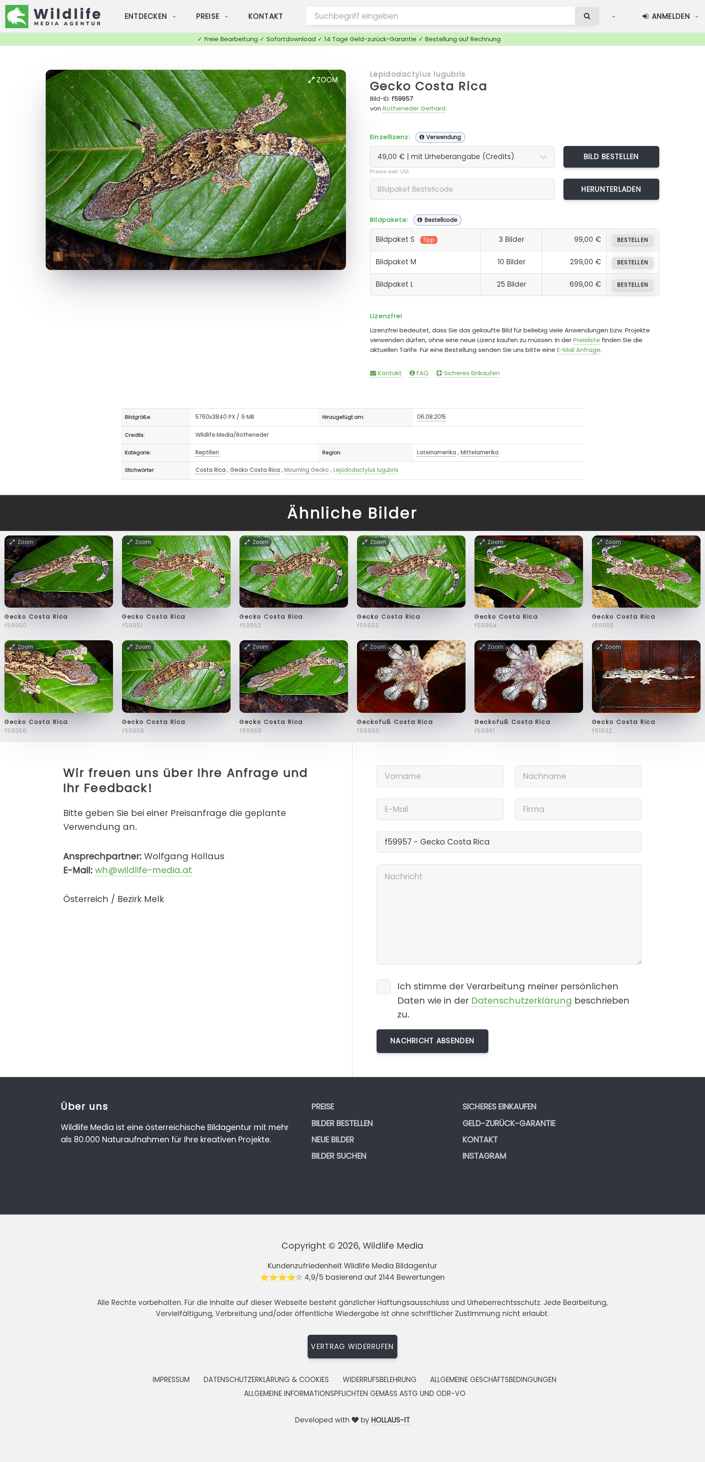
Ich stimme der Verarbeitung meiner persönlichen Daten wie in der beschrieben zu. (513, 1000)
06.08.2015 (431, 417)
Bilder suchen (339, 1155)
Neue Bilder (333, 1139)
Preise (208, 16)
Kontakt (266, 16)
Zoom (326, 80)
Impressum (171, 1380)
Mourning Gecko (306, 470)
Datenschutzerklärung (521, 1000)
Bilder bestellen (342, 1123)
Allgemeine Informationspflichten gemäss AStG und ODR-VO (355, 1393)
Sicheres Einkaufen (471, 373)
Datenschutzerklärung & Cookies (266, 1380)
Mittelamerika (480, 452)
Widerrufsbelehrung (380, 1380)
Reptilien (207, 452)
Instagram (484, 1155)
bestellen (632, 240)
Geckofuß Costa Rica (395, 722)
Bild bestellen (611, 156)
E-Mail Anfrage (579, 349)
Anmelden (669, 16)
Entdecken (146, 16)
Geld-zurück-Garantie (509, 1123)
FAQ (421, 373)
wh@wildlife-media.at (143, 870)
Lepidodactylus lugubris (418, 74)
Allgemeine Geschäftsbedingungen (493, 1380)
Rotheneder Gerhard (414, 108)
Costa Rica (210, 470)
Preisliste (586, 340)
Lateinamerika (436, 452)
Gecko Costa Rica (429, 86)
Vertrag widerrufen (352, 1346)
